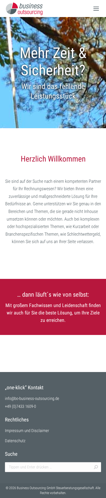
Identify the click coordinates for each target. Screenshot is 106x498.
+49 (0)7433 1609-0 (20, 406)
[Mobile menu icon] (96, 9)
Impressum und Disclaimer (27, 430)
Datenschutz (15, 440)
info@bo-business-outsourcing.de (32, 398)
